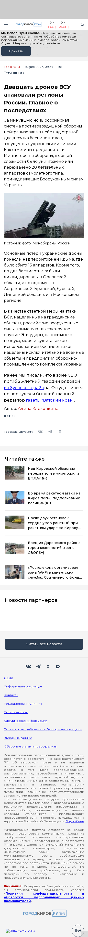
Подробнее (75, 821)
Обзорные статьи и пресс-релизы (30, 746)
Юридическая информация (25, 720)
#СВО (18, 73)
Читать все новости (44, 644)
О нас (8, 678)
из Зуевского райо (24, 387)
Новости (12, 67)
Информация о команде (23, 686)
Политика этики (16, 712)
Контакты (11, 695)
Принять (16, 51)
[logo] (44, 914)
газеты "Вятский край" (50, 400)
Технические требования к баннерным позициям (43, 729)
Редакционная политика (23, 703)
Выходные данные (18, 738)
